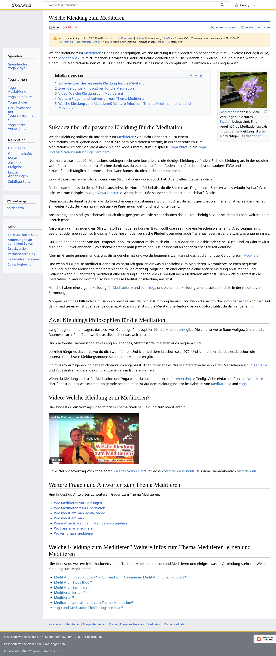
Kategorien (55, 624)
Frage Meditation (175, 624)
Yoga (255, 136)
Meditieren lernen (178, 471)
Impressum (51, 651)
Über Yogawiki (31, 651)
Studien (226, 121)
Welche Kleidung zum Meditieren (72, 417)
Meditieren (92, 53)
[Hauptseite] (21, 27)
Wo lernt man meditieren (74, 533)
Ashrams (260, 365)
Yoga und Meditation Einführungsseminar (87, 607)
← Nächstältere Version (87, 41)
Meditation (169, 38)
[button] (94, 438)
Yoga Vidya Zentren (104, 192)
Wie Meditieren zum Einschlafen (79, 508)
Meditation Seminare (70, 587)
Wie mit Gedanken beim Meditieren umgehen (90, 523)
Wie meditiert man (69, 518)
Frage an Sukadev (132, 624)
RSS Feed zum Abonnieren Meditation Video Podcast (142, 577)
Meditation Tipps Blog (71, 582)
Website (253, 378)
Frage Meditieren (94, 624)
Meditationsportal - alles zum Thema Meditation (92, 602)
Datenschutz (11, 651)
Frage (113, 624)
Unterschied (66, 41)
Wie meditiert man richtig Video (79, 513)
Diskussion (127, 38)
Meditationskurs (71, 58)
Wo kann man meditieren (74, 528)
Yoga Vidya (179, 147)
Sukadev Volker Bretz (129, 471)
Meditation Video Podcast (74, 577)
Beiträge (140, 38)
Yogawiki (21, 5)
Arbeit (244, 301)
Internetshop (181, 378)
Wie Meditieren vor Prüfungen (78, 503)
